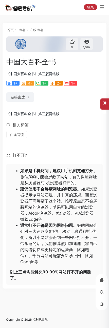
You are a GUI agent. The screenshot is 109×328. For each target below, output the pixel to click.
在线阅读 (36, 30)
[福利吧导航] (21, 7)
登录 (90, 7)
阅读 (22, 30)
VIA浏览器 (84, 213)
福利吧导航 (40, 319)
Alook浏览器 (40, 213)
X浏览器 (63, 213)
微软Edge (29, 219)
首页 (10, 30)
